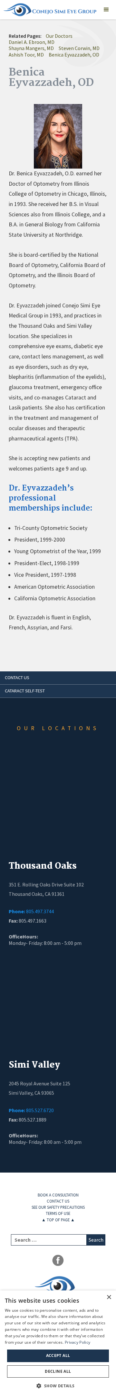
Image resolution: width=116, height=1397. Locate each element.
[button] (106, 9)
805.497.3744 (31, 911)
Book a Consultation (58, 1194)
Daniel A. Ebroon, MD (31, 42)
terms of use (58, 1213)
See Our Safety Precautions (58, 1207)
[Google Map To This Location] (58, 805)
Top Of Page (58, 1219)
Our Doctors (59, 36)
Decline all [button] (58, 1371)
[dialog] (58, 1343)
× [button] (108, 1297)
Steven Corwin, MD (79, 48)
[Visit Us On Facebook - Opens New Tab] (58, 1260)
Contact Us (58, 1201)
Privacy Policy (77, 1342)
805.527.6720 (31, 1110)
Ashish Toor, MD (26, 54)
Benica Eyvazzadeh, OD (74, 54)
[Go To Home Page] (48, 9)
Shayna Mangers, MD (31, 48)
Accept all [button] (58, 1355)
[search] (49, 1240)
